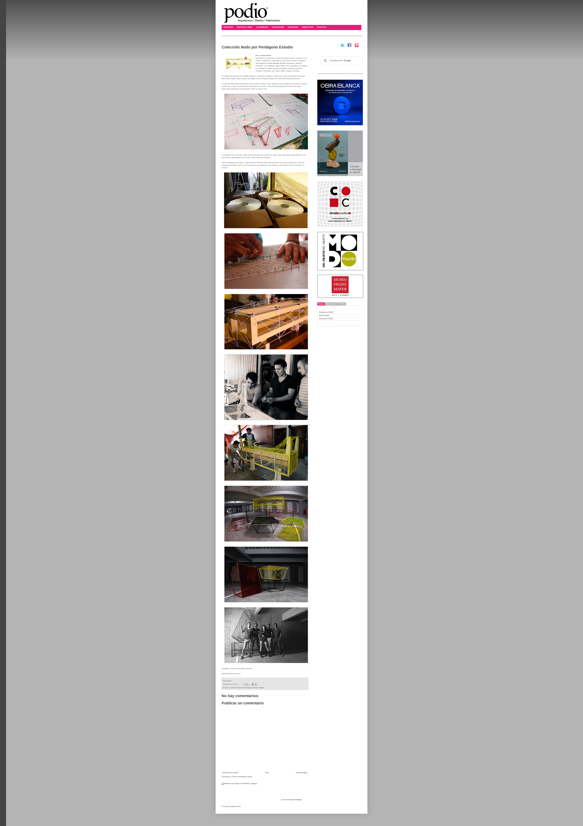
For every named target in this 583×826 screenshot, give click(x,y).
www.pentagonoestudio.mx (231, 673)
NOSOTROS (228, 27)
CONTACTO (321, 27)
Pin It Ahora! (227, 681)
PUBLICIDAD (293, 27)
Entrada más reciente (230, 772)
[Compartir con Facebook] (252, 684)
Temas (321, 304)
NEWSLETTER (307, 27)
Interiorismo (323, 319)
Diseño (261, 687)
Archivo (341, 304)
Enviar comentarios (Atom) (242, 777)
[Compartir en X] (250, 684)
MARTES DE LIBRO (244, 27)
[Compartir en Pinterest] (255, 684)
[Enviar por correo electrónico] (244, 684)
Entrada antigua (301, 772)
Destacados (331, 304)
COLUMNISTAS (262, 27)
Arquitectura (323, 312)
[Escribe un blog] (247, 684)
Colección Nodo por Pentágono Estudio (244, 687)
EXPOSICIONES (278, 27)
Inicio (267, 772)
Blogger (299, 799)
